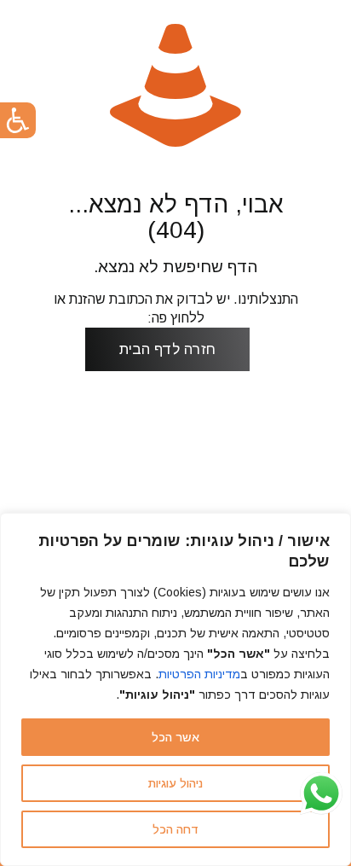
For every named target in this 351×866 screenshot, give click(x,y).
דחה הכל (175, 829)
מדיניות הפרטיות (199, 674)
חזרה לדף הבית (167, 349)
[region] (175, 689)
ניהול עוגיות (175, 783)
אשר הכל (175, 737)
